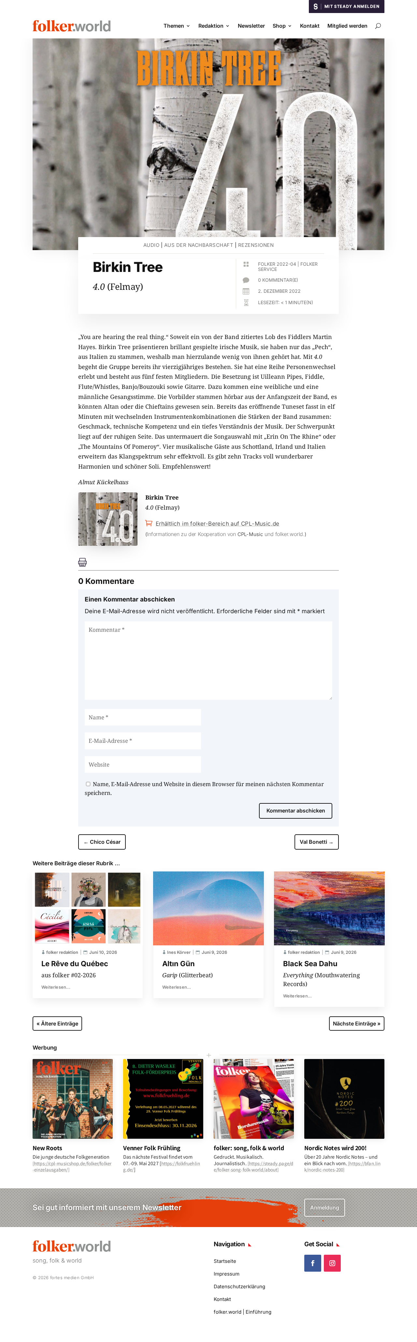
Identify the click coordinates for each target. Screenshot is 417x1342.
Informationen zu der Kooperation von (192, 534)
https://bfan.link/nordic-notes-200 (342, 1166)
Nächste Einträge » (357, 1023)
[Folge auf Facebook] (312, 1263)
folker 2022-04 (277, 264)
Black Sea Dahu (310, 963)
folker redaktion (62, 952)
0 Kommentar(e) (278, 280)
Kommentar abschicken (295, 810)
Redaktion (210, 25)
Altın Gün (178, 963)
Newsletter (251, 25)
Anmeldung (324, 1207)
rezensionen (256, 245)
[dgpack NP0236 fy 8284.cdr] (107, 543)
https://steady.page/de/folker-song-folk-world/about (253, 1166)
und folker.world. (284, 534)
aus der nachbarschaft (199, 245)
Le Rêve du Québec (74, 963)
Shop (279, 25)
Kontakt (310, 25)
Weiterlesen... (55, 987)
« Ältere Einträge (57, 1023)
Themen (174, 25)
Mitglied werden (347, 25)
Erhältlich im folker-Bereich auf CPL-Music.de (218, 523)
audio (151, 245)
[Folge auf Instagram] (332, 1263)
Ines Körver (179, 952)
